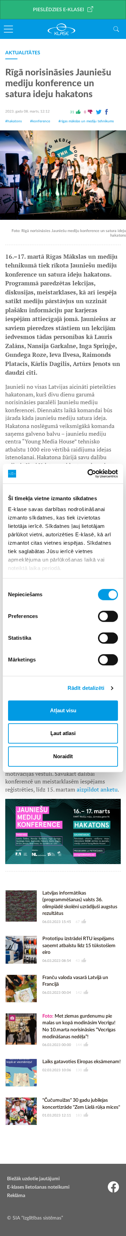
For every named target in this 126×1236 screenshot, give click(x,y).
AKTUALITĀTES (22, 52)
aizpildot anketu (97, 789)
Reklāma (16, 1195)
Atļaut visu (63, 710)
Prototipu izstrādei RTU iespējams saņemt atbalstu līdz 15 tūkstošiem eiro (78, 945)
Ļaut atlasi (63, 733)
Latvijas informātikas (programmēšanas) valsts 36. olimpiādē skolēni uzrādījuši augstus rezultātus (79, 903)
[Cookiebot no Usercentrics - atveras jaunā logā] (89, 473)
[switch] (108, 616)
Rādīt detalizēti (86, 688)
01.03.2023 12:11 (56, 1115)
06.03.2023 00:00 (56, 1045)
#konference (40, 121)
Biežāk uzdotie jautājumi (33, 1178)
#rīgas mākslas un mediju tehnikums (86, 121)
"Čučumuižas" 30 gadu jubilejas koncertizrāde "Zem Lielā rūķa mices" (81, 1104)
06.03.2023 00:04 (56, 992)
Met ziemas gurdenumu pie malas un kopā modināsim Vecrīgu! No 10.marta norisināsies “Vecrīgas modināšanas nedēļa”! (78, 1026)
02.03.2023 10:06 (56, 1070)
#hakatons (13, 121)
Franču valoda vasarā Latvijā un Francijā (75, 981)
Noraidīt (63, 756)
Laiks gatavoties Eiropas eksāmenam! (81, 1061)
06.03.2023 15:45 (56, 922)
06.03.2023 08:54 (56, 961)
